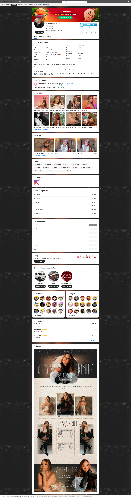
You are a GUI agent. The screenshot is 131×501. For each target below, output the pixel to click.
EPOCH (28, 496)
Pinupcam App (46, 4)
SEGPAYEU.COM (33, 496)
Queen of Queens (69, 83)
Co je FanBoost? (93, 27)
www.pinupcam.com (19, 496)
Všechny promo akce (29, 4)
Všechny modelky (5, 4)
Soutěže (38, 4)
